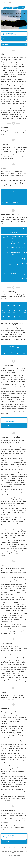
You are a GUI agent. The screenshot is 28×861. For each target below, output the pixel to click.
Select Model (10, 7)
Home (5, 7)
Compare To (15, 7)
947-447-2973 (14, 849)
